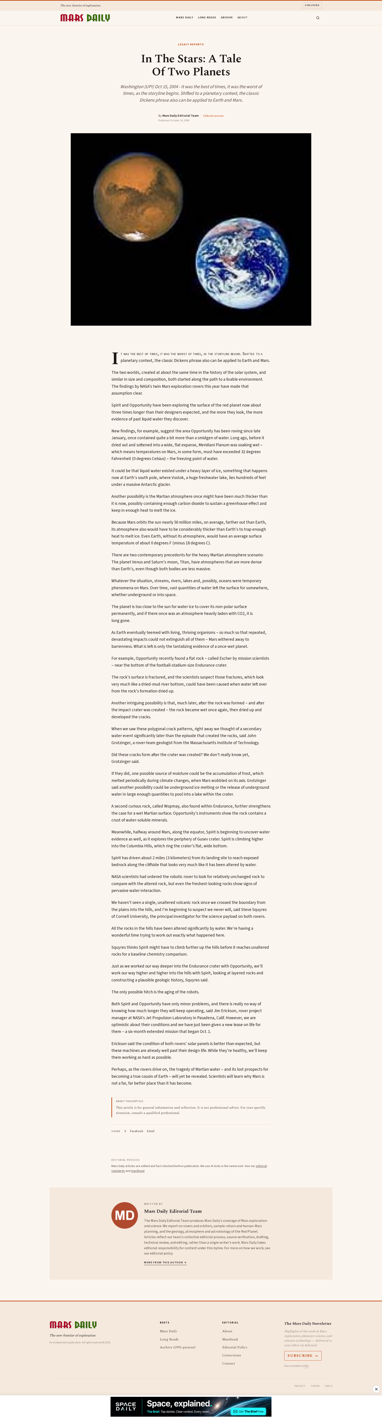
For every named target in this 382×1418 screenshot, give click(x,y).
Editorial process (213, 116)
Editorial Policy (234, 1347)
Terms (315, 1386)
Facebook (136, 1131)
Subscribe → (303, 1355)
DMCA (328, 1386)
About (242, 17)
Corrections (231, 1355)
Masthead (230, 1339)
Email (151, 1131)
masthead (137, 1171)
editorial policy (161, 1253)
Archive (227, 17)
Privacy (300, 1386)
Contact (228, 1363)
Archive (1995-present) (177, 1347)
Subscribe (312, 5)
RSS (306, 1366)
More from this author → (165, 1262)
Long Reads (207, 17)
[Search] (318, 18)
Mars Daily (184, 17)
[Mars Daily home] (85, 18)
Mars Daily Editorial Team (180, 115)
